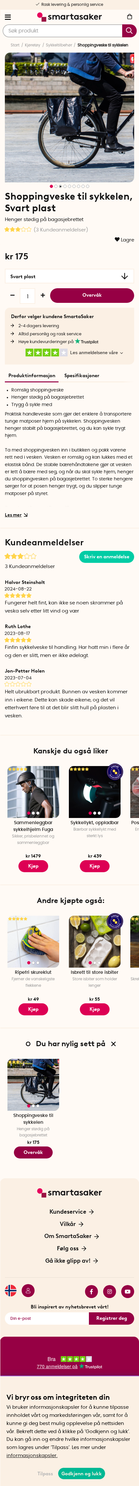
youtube (125, 1291)
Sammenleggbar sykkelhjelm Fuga (33, 826)
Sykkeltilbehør (59, 45)
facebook (89, 1291)
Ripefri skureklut (33, 972)
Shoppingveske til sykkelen (33, 1119)
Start (15, 45)
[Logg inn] (25, 1291)
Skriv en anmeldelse (106, 557)
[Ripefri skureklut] (33, 942)
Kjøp (33, 866)
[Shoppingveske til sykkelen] (33, 1085)
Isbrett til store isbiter (94, 972)
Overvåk (92, 295)
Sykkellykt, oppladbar (94, 823)
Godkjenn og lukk (81, 1474)
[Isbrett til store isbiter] (95, 942)
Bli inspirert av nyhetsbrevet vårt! (70, 1307)
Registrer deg (111, 1318)
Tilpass (45, 1474)
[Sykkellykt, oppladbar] (95, 792)
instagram (107, 1291)
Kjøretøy (32, 45)
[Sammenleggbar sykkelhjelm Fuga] (33, 792)
